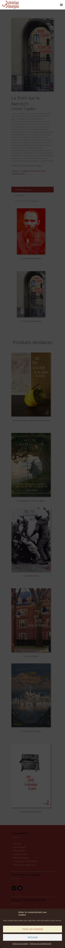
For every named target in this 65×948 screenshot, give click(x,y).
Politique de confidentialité (40, 943)
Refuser (32, 937)
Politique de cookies (20, 943)
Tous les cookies (32, 929)
